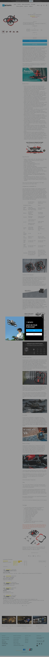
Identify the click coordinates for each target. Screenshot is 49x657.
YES (34, 330)
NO (34, 334)
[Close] (42, 318)
